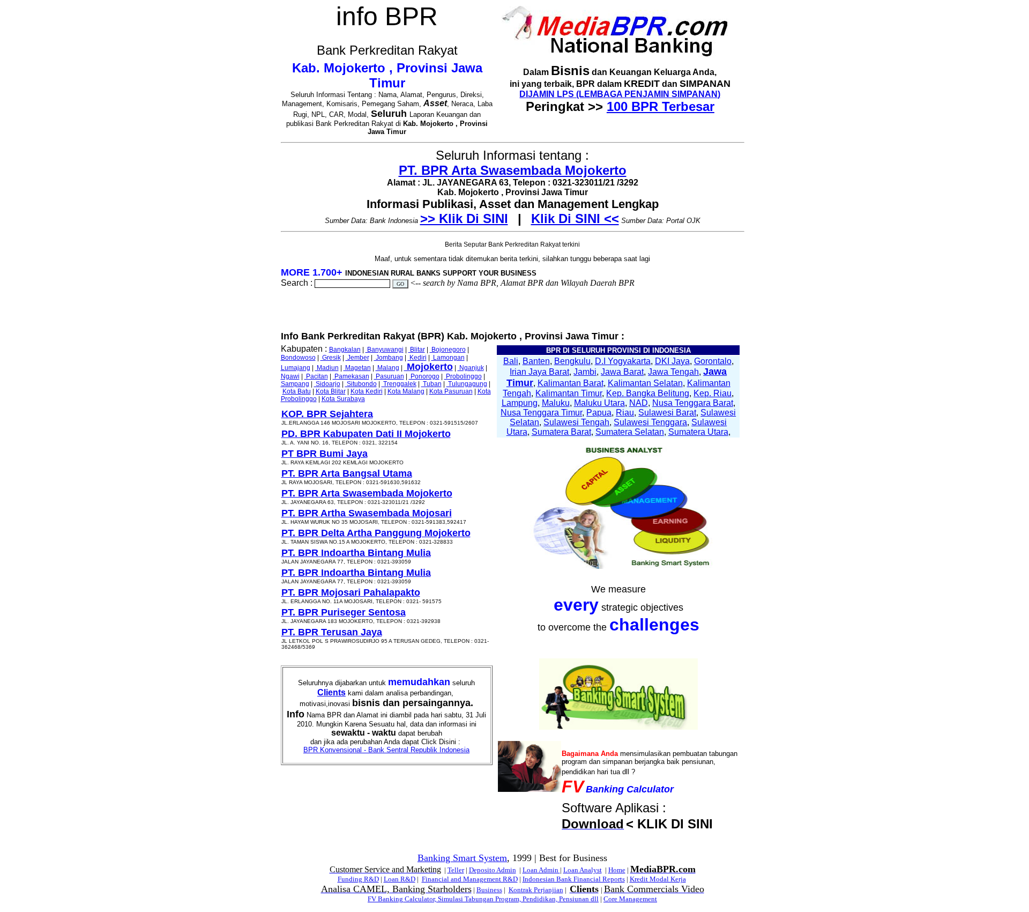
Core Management (630, 899)
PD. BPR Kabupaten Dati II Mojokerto (366, 433)
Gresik (330, 357)
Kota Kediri (367, 391)
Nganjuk (471, 368)
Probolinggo (463, 376)
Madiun (327, 368)
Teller (456, 870)
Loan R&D (399, 879)
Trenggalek (399, 384)
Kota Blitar (331, 391)
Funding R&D (358, 879)
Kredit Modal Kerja (658, 879)
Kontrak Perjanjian (536, 890)
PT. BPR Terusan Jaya (331, 632)
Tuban (431, 384)
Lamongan (448, 357)
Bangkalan (345, 349)
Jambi (584, 371)
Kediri (417, 357)
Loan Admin (541, 870)
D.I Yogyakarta (623, 361)
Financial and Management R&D (470, 879)
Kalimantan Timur (568, 393)
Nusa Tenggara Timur (541, 412)
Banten (536, 361)
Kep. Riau (713, 393)
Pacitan (316, 376)
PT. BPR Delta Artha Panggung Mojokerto (376, 533)
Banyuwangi (385, 349)
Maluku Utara (599, 402)
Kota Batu (296, 391)
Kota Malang (405, 391)
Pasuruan (389, 376)
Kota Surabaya (343, 399)
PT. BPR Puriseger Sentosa (343, 612)
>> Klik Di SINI (464, 218)
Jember (357, 357)
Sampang (295, 384)
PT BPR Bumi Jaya (324, 453)
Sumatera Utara (698, 431)
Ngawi (290, 376)
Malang (387, 368)
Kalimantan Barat (570, 383)
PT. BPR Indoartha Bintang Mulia (356, 552)
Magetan (357, 368)
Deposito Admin (492, 870)
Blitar (416, 349)
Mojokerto (428, 366)
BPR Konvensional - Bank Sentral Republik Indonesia (386, 750)
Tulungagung (466, 384)
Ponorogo (424, 376)
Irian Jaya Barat (539, 371)
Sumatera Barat (561, 431)
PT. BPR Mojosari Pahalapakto (350, 592)
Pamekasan (351, 376)
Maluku (556, 402)
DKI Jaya (672, 361)
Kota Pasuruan (451, 391)
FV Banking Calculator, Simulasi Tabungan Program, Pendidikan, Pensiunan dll (483, 899)
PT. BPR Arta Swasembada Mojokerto (513, 170)
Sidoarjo (327, 384)
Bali (510, 361)
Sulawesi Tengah (576, 422)
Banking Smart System (462, 857)
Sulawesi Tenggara (650, 422)
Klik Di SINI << (575, 218)
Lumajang (295, 368)
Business (489, 890)
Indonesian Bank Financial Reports (574, 879)
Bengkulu (572, 361)
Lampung (520, 402)
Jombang (388, 357)
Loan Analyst (582, 870)
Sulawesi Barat (667, 412)
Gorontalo (713, 361)
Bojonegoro (448, 349)
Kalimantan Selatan (645, 383)
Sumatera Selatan (629, 431)
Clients (331, 692)
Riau (625, 412)
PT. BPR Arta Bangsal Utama (346, 473)
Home (616, 870)
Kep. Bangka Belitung (647, 393)
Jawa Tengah (673, 371)
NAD (638, 402)
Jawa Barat (622, 371)
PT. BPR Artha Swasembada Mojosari (366, 513)
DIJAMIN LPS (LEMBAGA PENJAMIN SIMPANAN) (619, 94)
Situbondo (361, 384)
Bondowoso (298, 357)
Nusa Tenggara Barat (692, 402)
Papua (599, 412)
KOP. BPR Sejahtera (327, 414)
